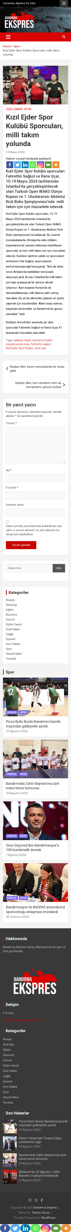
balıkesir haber (22, 340)
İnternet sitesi (15, 504)
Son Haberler (17, 1113)
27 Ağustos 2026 (29, 1180)
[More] (55, 164)
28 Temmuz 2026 (17, 916)
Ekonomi (11, 614)
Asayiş (10, 600)
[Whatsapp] (32, 164)
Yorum (11, 423)
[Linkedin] (25, 164)
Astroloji (11, 605)
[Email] (48, 164)
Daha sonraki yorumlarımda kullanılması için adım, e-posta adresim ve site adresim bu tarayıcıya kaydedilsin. (34, 530)
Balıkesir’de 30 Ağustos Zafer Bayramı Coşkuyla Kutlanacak (39, 1173)
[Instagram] (40, 164)
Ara (59, 568)
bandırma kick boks (18, 344)
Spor (27, 109)
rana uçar (40, 348)
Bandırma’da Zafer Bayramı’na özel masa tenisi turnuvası (42, 1157)
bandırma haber (42, 340)
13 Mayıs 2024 (15, 152)
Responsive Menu (64, 3)
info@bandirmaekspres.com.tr (22, 1020)
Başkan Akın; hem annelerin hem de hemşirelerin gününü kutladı (38, 385)
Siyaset (10, 639)
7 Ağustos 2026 (15, 855)
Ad (9, 470)
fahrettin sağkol (41, 344)
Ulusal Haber (14, 654)
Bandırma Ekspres (45, 1207)
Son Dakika (13, 644)
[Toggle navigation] (8, 36)
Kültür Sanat (14, 624)
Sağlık (9, 634)
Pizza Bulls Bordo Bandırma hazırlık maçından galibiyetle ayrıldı (43, 1123)
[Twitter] (17, 164)
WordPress (48, 1217)
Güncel (10, 619)
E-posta (12, 487)
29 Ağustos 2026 (16, 731)
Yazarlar (11, 658)
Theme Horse (41, 1212)
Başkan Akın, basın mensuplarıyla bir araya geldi (37, 369)
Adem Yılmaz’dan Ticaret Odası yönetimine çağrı (40, 1140)
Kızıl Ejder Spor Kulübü (19, 348)
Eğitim (10, 610)
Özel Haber (14, 109)
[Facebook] (9, 164)
